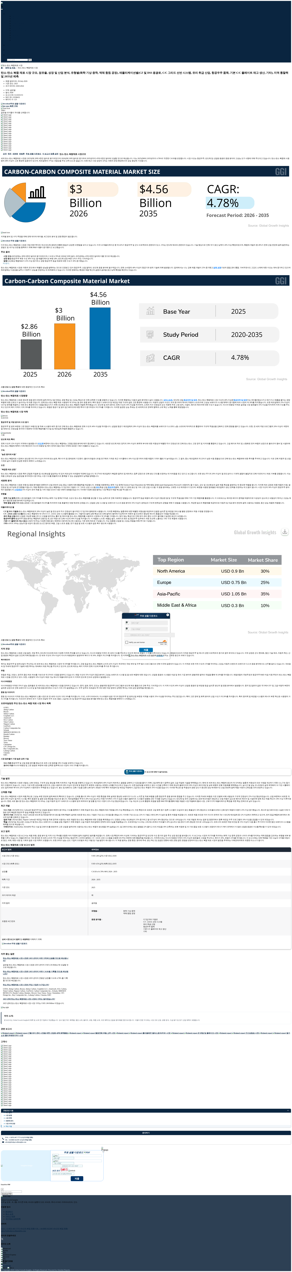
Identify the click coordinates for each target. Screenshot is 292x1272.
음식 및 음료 (17, 26)
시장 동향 (9, 1115)
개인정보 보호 (159, 656)
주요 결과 (9, 1112)
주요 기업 (9, 1126)
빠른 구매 (13, 106)
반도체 (40, 443)
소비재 (15, 40)
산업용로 (18, 490)
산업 (9, 14)
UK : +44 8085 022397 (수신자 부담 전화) (53, 6)
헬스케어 (16, 19)
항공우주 (111, 487)
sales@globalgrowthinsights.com (15, 1142)
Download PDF (7, 1194)
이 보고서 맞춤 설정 (50, 154)
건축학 (15, 38)
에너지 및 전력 (18, 28)
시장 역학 (9, 1118)
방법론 (22, 154)
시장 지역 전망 (10, 1123)
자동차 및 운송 (18, 23)
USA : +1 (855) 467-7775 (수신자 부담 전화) (20, 6)
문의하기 (10, 55)
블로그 (10, 45)
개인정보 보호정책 (13, 1219)
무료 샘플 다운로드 (33, 154)
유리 (98, 487)
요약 (5, 154)
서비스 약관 (10, 1217)
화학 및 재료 (17, 35)
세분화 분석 (9, 1121)
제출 (146, 650)
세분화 (15, 154)
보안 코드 (56, 1171)
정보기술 (16, 16)
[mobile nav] (2, 9)
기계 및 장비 (17, 21)
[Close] (105, 1149)
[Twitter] (2, 1239)
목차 (9, 154)
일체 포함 (217, 268)
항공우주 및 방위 (19, 31)
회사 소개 (11, 50)
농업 (14, 33)
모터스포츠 (168, 400)
